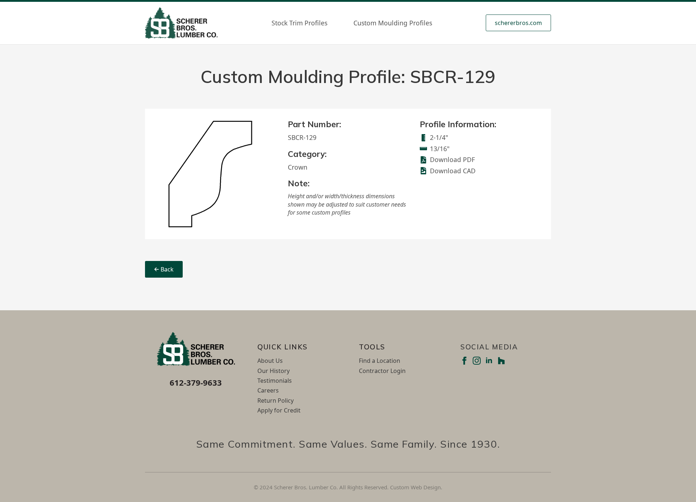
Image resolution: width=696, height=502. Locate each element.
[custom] (501, 361)
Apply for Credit (279, 410)
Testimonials (274, 381)
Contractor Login (382, 371)
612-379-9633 (196, 382)
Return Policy (275, 400)
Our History (273, 371)
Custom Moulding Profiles (392, 22)
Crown (297, 167)
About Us (270, 361)
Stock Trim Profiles (299, 22)
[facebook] (464, 361)
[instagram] (477, 361)
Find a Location (379, 361)
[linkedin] (489, 361)
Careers (268, 390)
